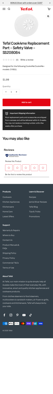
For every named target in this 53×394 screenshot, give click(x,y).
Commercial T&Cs (11, 263)
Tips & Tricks (34, 211)
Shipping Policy (9, 253)
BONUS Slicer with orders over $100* (26, 3)
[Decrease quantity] (6, 91)
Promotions (34, 216)
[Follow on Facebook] (4, 315)
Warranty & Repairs (11, 230)
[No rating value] (9, 59)
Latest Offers (8, 216)
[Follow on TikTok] (30, 315)
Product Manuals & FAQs (11, 247)
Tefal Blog (33, 207)
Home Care (7, 211)
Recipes (32, 197)
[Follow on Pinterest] (17, 315)
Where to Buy (8, 235)
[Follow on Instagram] (11, 315)
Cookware (7, 197)
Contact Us (7, 240)
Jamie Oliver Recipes (38, 202)
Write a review (26, 59)
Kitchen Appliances (11, 202)
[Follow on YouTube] (24, 315)
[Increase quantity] (16, 91)
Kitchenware (8, 207)
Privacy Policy (9, 258)
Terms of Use (8, 268)
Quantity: (7, 86)
